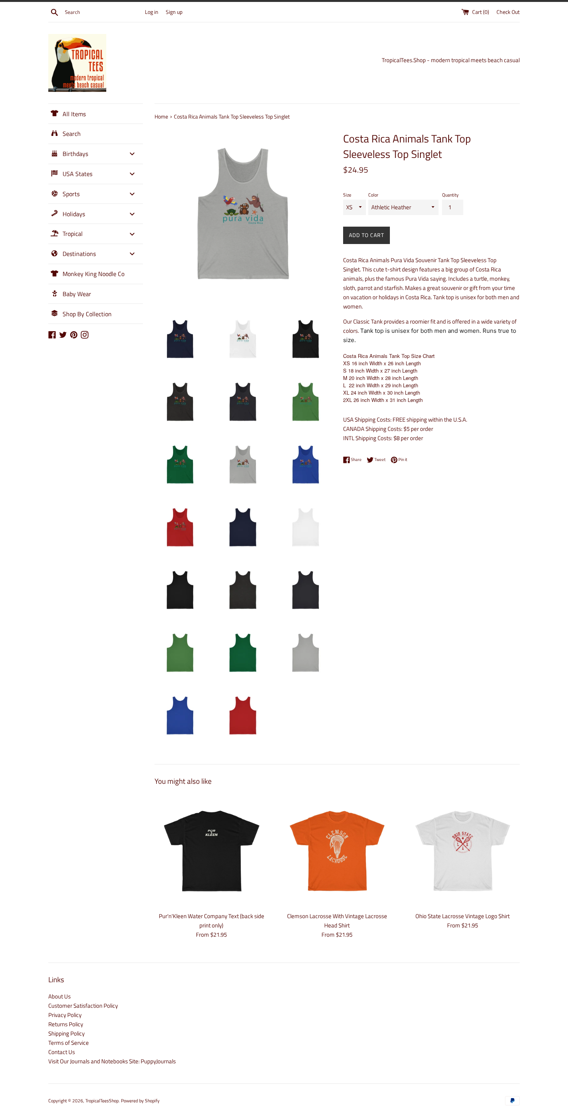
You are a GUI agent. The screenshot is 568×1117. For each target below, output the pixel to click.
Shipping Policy (66, 1033)
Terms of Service (68, 1042)
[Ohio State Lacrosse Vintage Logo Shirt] (463, 851)
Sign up (174, 12)
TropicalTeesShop (102, 1100)
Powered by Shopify (140, 1100)
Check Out (508, 12)
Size (347, 194)
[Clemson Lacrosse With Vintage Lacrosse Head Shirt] (337, 851)
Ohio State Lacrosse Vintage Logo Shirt (462, 916)
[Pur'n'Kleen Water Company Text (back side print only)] (212, 851)
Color (373, 194)
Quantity (450, 194)
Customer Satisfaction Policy (83, 1005)
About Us (59, 996)
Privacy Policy (65, 1014)
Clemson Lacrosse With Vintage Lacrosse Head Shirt (337, 921)
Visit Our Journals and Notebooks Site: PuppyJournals (112, 1061)
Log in (151, 12)
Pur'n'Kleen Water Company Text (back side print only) (211, 921)
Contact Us (61, 1052)
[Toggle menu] (132, 154)
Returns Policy (65, 1024)
